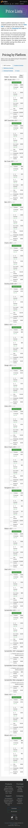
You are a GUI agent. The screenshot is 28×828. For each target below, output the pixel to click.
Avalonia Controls (18, 65)
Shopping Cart (16, 28)
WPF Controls (7, 65)
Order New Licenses (17, 82)
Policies (20, 801)
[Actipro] (4, 1)
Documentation (8, 798)
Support (9, 796)
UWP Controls (8, 791)
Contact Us (20, 803)
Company (19, 796)
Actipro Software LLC (19, 822)
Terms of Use (17, 825)
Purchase (20, 784)
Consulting (20, 791)
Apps (10, 793)
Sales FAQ (19, 789)
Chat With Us (8, 803)
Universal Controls (8, 70)
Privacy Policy (11, 825)
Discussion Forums (8, 800)
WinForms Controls (8, 68)
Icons (17, 70)
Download (14, 808)
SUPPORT (17, 3)
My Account (14, 811)
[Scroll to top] (25, 780)
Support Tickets (8, 801)
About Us (20, 798)
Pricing (20, 788)
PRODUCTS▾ (6, 3)
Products (8, 784)
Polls (8, 805)
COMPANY (22, 3)
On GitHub (19, 800)
